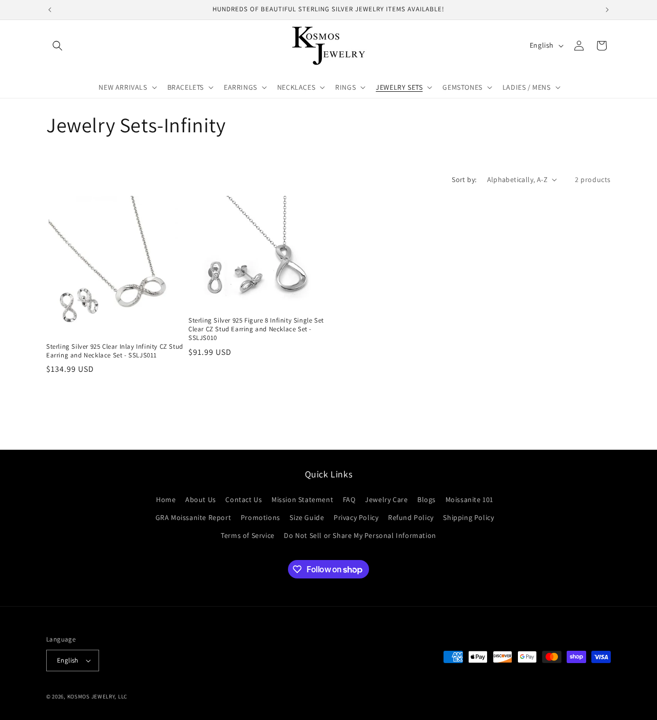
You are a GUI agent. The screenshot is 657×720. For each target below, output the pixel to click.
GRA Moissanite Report (193, 517)
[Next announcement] (607, 9)
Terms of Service (248, 535)
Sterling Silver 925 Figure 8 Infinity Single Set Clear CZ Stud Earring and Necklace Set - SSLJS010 (256, 329)
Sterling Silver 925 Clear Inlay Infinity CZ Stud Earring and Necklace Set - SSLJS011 (114, 351)
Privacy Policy (356, 517)
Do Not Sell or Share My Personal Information (360, 535)
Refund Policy (411, 517)
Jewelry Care (386, 499)
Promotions (260, 517)
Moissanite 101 (469, 499)
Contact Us (243, 499)
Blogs (426, 499)
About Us (200, 499)
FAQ (349, 499)
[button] (57, 45)
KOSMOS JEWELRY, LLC (97, 696)
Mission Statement (302, 499)
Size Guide (306, 517)
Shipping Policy (468, 517)
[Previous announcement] (49, 9)
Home (166, 499)
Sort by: (464, 179)
